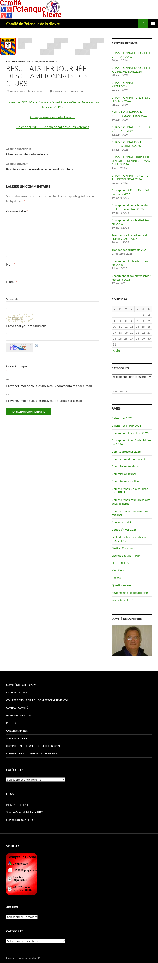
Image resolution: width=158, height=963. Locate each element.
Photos (116, 577)
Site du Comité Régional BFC (24, 812)
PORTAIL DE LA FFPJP (20, 805)
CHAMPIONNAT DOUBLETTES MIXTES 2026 (127, 144)
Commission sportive (125, 481)
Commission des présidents (129, 459)
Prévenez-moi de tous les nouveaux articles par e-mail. (44, 400)
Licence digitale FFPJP (126, 555)
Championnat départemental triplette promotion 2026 (130, 207)
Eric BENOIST (38, 91)
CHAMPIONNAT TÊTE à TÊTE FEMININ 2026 (131, 99)
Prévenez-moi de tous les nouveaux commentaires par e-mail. (49, 386)
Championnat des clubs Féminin (52, 117)
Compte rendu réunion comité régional (33, 745)
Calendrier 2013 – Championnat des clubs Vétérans (52, 127)
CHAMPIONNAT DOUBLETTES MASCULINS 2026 (129, 114)
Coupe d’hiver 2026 (124, 529)
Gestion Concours (123, 548)
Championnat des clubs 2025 (130, 433)
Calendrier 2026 (122, 418)
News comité (48, 61)
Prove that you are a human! (26, 326)
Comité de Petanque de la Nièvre (33, 23)
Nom (10, 264)
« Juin (116, 350)
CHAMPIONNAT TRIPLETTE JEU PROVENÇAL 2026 (130, 177)
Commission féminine (125, 466)
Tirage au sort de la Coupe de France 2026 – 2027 (130, 236)
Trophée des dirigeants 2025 (130, 249)
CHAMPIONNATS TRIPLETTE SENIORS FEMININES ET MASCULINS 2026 (131, 160)
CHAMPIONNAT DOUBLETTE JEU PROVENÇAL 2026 (131, 69)
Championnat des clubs (22, 61)
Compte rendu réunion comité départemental (37, 700)
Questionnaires (121, 585)
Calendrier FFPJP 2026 (126, 425)
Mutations (118, 570)
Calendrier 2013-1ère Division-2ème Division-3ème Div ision (50, 102)
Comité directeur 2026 (126, 451)
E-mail (11, 281)
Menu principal (153, 23)
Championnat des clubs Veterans (27, 152)
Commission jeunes (124, 474)
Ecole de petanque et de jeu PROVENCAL (129, 538)
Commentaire (17, 211)
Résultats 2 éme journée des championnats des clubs (39, 166)
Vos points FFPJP (123, 600)
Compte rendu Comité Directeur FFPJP (31, 753)
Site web (12, 299)
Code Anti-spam (17, 366)
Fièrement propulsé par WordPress (25, 957)
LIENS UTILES (120, 563)
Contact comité (121, 522)
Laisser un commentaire (69, 91)
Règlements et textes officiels (130, 592)
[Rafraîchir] (36, 345)
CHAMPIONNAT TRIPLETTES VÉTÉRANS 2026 (131, 129)
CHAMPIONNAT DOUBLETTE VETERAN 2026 (131, 54)
